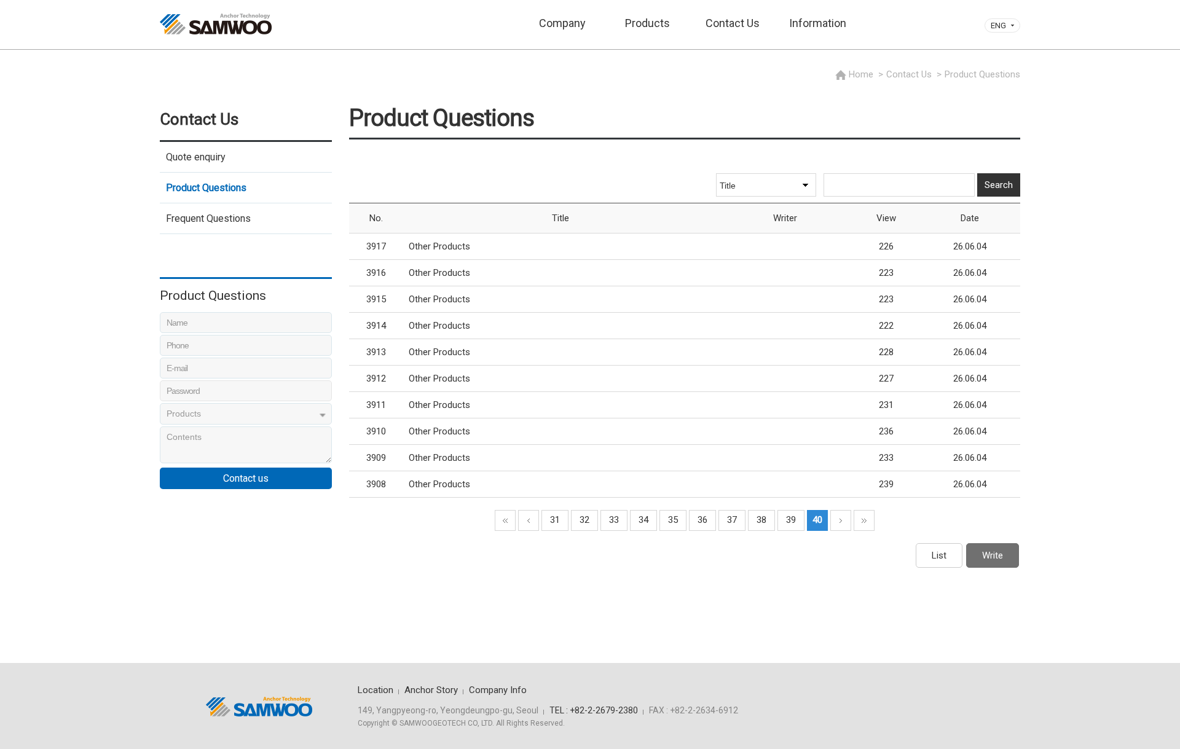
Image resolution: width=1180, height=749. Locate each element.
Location (375, 690)
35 (673, 519)
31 (555, 519)
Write (992, 555)
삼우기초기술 (216, 24)
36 (702, 519)
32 (584, 519)
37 (732, 519)
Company (562, 23)
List (939, 555)
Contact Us (733, 23)
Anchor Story (431, 690)
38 (761, 519)
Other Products (439, 246)
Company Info (498, 690)
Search (999, 184)
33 (614, 519)
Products (647, 23)
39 (791, 519)
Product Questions (206, 188)
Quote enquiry (196, 157)
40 (817, 519)
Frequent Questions (208, 218)
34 (643, 519)
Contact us (246, 478)
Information (817, 23)
